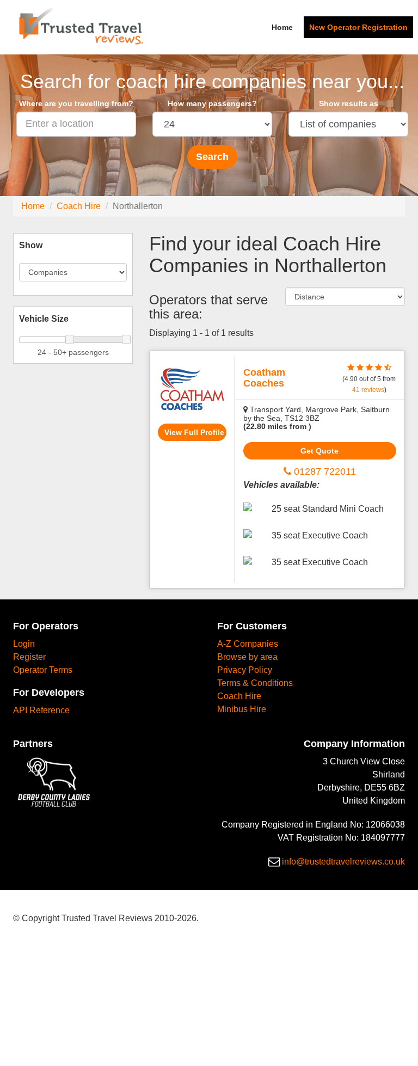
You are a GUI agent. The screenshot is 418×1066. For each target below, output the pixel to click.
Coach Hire (79, 206)
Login (24, 643)
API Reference (41, 710)
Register (29, 656)
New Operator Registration (358, 27)
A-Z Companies (247, 643)
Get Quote (319, 450)
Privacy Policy (244, 670)
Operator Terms (42, 670)
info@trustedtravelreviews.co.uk (343, 861)
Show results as (348, 103)
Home (282, 27)
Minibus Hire (241, 709)
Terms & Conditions (255, 683)
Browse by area (247, 656)
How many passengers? (212, 103)
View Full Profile (194, 432)
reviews (368, 390)
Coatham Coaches (264, 378)
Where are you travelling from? (76, 103)
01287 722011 (323, 471)
